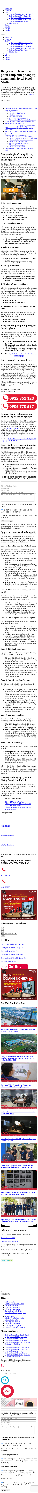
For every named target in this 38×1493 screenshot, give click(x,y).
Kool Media (31, 94)
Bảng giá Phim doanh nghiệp (14, 802)
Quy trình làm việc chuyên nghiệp (16, 135)
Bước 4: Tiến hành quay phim (18, 141)
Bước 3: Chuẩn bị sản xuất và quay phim (21, 140)
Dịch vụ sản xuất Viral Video (18, 21)
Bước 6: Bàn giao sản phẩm (17, 145)
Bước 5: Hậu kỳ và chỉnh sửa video (19, 143)
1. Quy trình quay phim (16, 112)
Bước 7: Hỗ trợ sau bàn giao (18, 146)
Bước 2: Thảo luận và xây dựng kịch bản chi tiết (23, 138)
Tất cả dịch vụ (13, 23)
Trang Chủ (8, 9)
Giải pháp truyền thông (8, 961)
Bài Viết (7, 27)
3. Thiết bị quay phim (16, 115)
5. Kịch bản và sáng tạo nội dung (19, 118)
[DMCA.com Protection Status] (7, 1261)
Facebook (9, 428)
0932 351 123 (5, 826)
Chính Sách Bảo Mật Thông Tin (15, 1313)
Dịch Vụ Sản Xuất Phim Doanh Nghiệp (13, 944)
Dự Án (7, 25)
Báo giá (7, 29)
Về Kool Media (10, 1302)
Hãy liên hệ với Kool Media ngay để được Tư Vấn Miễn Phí (26, 126)
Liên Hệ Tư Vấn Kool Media (14, 1304)
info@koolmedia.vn (7, 845)
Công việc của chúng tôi (12, 1307)
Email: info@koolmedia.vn (9, 1241)
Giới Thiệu (8, 10)
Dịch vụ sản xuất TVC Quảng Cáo (20, 16)
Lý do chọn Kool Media (12, 1309)
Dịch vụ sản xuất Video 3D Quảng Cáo (21, 19)
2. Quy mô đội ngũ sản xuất (17, 113)
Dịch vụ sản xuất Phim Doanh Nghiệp (21, 14)
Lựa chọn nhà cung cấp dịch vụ (15, 123)
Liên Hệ (7, 30)
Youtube (15, 428)
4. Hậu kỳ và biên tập (16, 116)
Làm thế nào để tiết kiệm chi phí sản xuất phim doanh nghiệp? (18, 808)
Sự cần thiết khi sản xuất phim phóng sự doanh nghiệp (23, 355)
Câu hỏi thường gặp (11, 1305)
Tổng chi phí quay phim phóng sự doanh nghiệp (20, 121)
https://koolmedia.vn (7, 835)
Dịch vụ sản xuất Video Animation (20, 18)
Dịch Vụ (7, 12)
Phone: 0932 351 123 (8, 1238)
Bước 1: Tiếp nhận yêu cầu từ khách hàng (21, 137)
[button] (19, 34)
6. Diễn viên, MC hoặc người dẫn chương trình (23, 120)
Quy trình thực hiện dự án (13, 1311)
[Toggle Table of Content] (2, 105)
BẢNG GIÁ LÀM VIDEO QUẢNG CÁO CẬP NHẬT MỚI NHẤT (18, 804)
